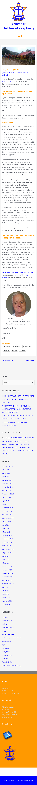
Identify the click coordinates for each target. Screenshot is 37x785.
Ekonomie (5, 617)
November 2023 (7, 487)
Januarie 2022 (7, 535)
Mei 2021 (5, 559)
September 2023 (8, 494)
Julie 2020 (5, 587)
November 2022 (7, 511)
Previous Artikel (7, 360)
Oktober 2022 (7, 515)
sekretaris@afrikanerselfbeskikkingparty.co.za (17, 272)
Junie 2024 (6, 473)
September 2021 (8, 549)
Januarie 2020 (7, 604)
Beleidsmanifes (7, 717)
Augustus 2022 (7, 521)
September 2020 (8, 584)
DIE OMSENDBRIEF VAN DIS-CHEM (23, 438)
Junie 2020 (6, 591)
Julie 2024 (5, 470)
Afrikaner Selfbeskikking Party (18, 26)
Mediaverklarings (8, 627)
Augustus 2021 (7, 553)
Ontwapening (6, 641)
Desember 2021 (7, 539)
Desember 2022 (7, 508)
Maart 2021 (6, 563)
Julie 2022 (5, 525)
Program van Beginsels (9, 714)
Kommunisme (7, 620)
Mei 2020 (5, 594)
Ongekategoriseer (19, 73)
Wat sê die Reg (7, 662)
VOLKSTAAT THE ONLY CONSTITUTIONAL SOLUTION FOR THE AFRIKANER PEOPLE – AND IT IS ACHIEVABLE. (17, 409)
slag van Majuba (7, 81)
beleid (26, 275)
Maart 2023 (6, 504)
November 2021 (7, 542)
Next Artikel (31, 360)
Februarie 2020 (7, 601)
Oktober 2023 (7, 490)
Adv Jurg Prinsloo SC (9, 712)
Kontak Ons (5, 688)
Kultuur (5, 73)
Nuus (10, 73)
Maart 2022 (6, 532)
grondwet (5, 277)
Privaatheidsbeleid (8, 707)
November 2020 (7, 577)
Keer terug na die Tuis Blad (11, 693)
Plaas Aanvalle (7, 655)
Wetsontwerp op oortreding (11, 665)
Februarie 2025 (7, 466)
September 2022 (8, 518)
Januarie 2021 (7, 570)
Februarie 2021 (7, 566)
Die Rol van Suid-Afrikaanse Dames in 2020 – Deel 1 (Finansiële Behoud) (17, 450)
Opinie (4, 645)
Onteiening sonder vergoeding (12, 638)
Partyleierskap (6, 709)
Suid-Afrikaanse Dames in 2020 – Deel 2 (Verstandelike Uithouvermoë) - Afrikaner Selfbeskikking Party (15, 444)
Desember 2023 (7, 483)
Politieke (5, 659)
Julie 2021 (5, 556)
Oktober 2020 (7, 580)
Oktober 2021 (7, 546)
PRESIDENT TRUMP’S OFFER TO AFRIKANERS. (18, 396)
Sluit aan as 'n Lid (7, 691)
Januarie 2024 (7, 480)
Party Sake (6, 648)
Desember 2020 (7, 573)
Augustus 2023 (7, 497)
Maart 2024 (6, 477)
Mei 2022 (5, 528)
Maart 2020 (6, 597)
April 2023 (5, 501)
